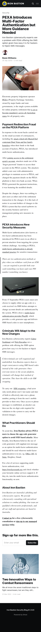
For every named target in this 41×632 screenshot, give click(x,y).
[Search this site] (33, 3)
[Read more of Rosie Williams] (5, 52)
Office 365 (30, 453)
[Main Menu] (37, 3)
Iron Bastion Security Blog (17, 610)
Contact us (7, 518)
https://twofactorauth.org (12, 469)
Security (5, 13)
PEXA (5, 99)
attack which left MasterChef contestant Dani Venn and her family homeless (20, 142)
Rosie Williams (9, 58)
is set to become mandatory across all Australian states (19, 112)
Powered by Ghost (20, 615)
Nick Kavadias (21, 342)
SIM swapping (20, 388)
